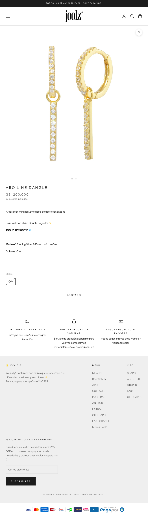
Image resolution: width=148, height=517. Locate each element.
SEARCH (132, 373)
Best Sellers (99, 379)
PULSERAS (98, 397)
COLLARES (98, 391)
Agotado (74, 295)
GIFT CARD (99, 415)
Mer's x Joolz (99, 427)
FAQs (130, 391)
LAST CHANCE (101, 421)
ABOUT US (133, 379)
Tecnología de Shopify (88, 494)
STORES (132, 385)
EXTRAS (97, 409)
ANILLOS (97, 403)
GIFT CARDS (134, 397)
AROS (95, 385)
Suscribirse (21, 481)
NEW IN (96, 373)
